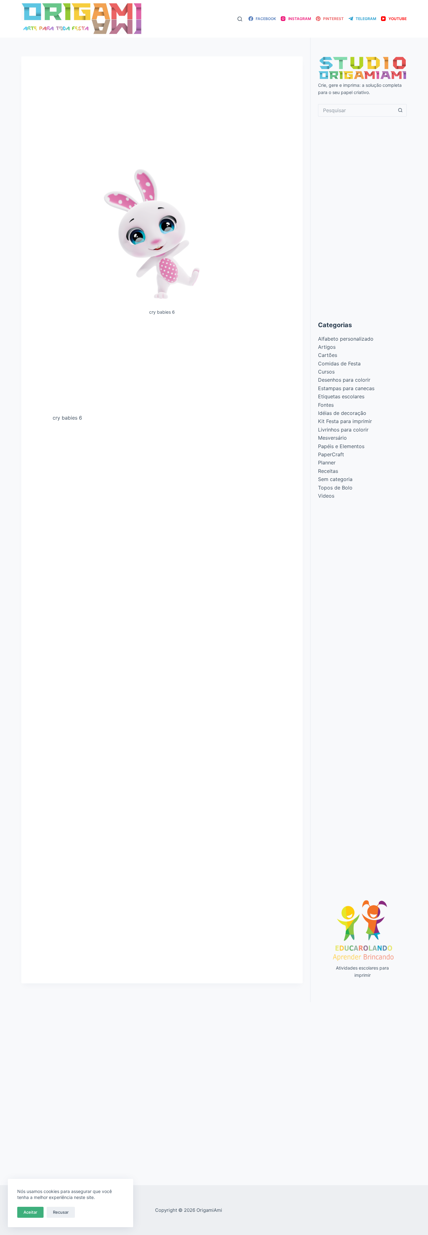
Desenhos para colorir (344, 380)
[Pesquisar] (239, 19)
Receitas (328, 471)
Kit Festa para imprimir (345, 421)
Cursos (326, 372)
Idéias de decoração (342, 413)
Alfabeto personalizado (345, 339)
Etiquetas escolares (341, 396)
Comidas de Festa (339, 363)
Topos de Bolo (335, 487)
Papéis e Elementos (341, 446)
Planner (327, 462)
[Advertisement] (162, 367)
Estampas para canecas (346, 388)
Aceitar (30, 1212)
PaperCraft (331, 454)
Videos (326, 496)
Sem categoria (335, 479)
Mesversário (332, 438)
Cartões (327, 355)
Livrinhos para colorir (343, 429)
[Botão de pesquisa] (400, 110)
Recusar (61, 1212)
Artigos (327, 347)
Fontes (326, 405)
